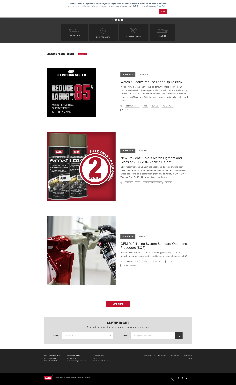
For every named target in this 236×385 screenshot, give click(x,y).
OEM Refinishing (132, 106)
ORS (145, 106)
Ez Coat (155, 106)
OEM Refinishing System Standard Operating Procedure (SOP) (153, 246)
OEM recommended (129, 265)
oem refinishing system (152, 183)
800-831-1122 (97, 358)
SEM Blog (118, 20)
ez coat (128, 183)
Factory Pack (168, 106)
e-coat (168, 183)
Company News (133, 37)
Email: (125, 336)
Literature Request (176, 355)
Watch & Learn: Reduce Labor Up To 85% (151, 82)
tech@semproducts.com (101, 361)
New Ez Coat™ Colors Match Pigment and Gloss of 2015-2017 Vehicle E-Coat (151, 160)
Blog (190, 358)
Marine (162, 36)
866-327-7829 (71, 358)
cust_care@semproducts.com (76, 361)
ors (138, 183)
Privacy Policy (161, 6)
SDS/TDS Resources (161, 355)
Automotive (74, 36)
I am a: (56, 336)
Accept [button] (163, 12)
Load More (118, 304)
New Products (103, 37)
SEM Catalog (148, 355)
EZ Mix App (188, 355)
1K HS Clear (126, 110)
